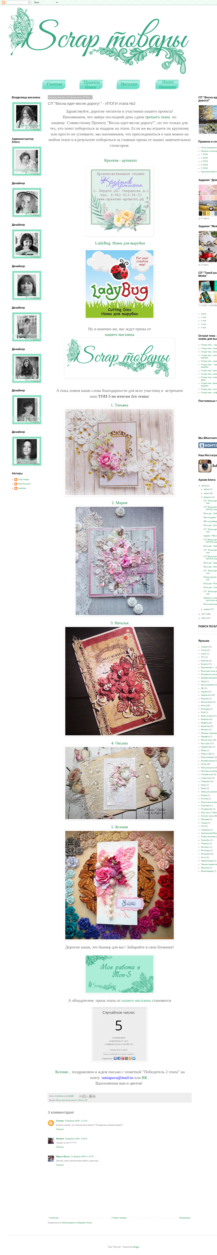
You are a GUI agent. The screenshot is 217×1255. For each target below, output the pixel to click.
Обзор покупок (207, 767)
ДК (202, 688)
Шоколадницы (207, 871)
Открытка (205, 781)
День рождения (207, 685)
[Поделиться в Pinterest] (94, 1096)
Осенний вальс (207, 774)
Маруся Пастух (63, 1156)
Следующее (54, 1218)
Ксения (61, 1072)
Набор (203, 750)
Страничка (205, 830)
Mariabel (60, 1139)
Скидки (204, 823)
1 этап (203, 317)
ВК (145, 1077)
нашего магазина (119, 334)
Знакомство (206, 695)
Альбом (204, 647)
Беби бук (205, 660)
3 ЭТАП (204, 161)
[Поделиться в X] (87, 1096)
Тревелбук (205, 840)
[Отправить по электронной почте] (81, 1096)
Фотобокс (205, 847)
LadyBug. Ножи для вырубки (119, 243)
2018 (203, 486)
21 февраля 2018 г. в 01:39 (82, 1156)
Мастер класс (206, 740)
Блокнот (204, 664)
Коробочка (205, 726)
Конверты (205, 719)
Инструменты (207, 702)
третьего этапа (158, 117)
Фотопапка (205, 850)
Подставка (205, 805)
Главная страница (119, 1218)
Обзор (203, 764)
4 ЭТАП (204, 165)
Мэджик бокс (206, 747)
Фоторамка (205, 854)
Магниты (205, 729)
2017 (203, 614)
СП (86, 1100)
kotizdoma (22, 488)
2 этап (203, 320)
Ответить (60, 1129)
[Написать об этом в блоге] (84, 1096)
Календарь (205, 709)
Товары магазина (208, 836)
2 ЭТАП (204, 158)
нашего (128, 1000)
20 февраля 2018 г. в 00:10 (76, 1139)
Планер (204, 795)
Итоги (81, 1100)
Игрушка (205, 698)
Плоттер (204, 798)
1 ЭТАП (204, 154)
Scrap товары (23, 479)
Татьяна (60, 1121)
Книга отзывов (207, 716)
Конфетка (205, 723)
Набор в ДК (206, 754)
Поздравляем (206, 809)
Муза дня (205, 743)
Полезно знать (207, 816)
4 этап (203, 327)
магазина (143, 1000)
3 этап (203, 324)
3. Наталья (120, 623)
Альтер (204, 650)
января (207, 609)
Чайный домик (207, 861)
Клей (203, 712)
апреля (207, 489)
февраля (207, 497)
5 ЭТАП (204, 168)
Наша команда (207, 757)
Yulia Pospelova (24, 484)
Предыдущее (184, 1218)
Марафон (205, 736)
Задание (204, 691)
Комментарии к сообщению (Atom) (77, 1222)
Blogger (136, 1247)
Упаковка (205, 843)
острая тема (206, 778)
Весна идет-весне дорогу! (66, 1100)
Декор (203, 681)
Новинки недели (208, 761)
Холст (203, 857)
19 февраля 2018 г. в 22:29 (76, 1121)
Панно (203, 788)
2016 (203, 618)
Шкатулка (205, 868)
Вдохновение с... (208, 667)
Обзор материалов (209, 147)
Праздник (205, 819)
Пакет (203, 785)
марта (206, 493)
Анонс (203, 314)
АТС (203, 657)
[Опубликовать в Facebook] (90, 1096)
